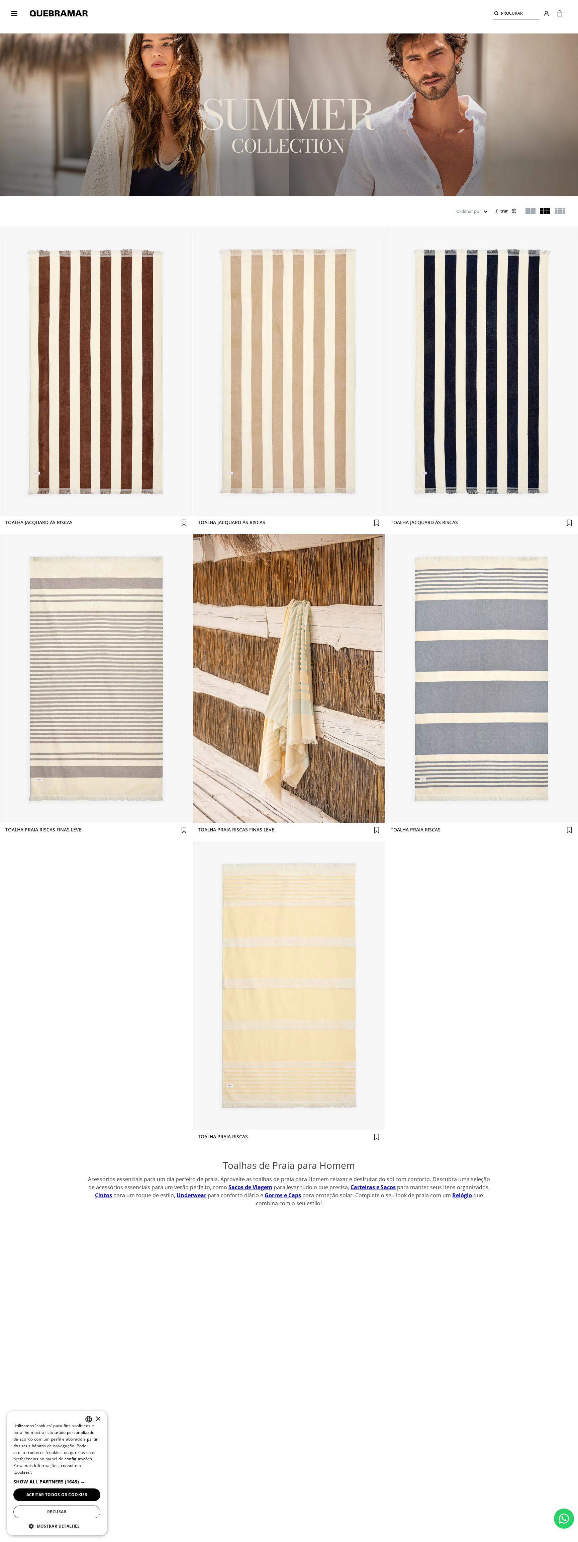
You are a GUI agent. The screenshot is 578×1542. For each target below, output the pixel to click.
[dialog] (57, 1473)
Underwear (191, 1195)
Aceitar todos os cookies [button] (57, 1494)
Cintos (103, 1195)
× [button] (97, 1419)
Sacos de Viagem (250, 1187)
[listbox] (88, 1419)
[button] (516, 13)
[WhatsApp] (564, 1519)
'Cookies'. (22, 1472)
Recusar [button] (57, 1512)
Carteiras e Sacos (373, 1187)
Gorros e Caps (283, 1195)
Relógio (462, 1195)
